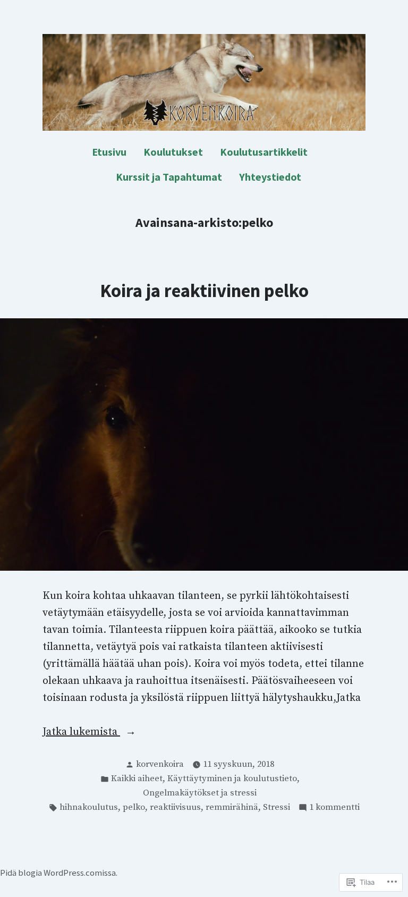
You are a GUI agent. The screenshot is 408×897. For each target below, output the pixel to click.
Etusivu (109, 151)
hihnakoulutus (89, 807)
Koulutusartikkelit (264, 151)
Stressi (276, 807)
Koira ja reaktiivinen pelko (204, 290)
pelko (134, 807)
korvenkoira (160, 764)
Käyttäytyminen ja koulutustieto (232, 778)
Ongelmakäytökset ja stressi (200, 793)
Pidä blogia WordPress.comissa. (58, 872)
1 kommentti (334, 808)
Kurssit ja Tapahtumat (169, 176)
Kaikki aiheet (137, 778)
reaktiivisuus (175, 807)
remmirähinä (232, 807)
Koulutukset (173, 151)
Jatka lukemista (81, 733)
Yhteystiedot (270, 176)
